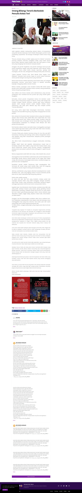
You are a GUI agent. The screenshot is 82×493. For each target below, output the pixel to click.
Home (51, 491)
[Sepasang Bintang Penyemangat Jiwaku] (55, 24)
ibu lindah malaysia (21, 342)
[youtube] (67, 1)
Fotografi (66, 92)
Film (62, 92)
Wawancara (59, 102)
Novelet (57, 98)
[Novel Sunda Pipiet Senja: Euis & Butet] (55, 59)
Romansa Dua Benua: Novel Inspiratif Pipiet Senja (64, 34)
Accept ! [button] (5, 489)
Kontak (60, 491)
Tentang (56, 491)
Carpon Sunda (63, 90)
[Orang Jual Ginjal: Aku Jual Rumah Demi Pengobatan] (55, 74)
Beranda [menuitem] (17, 4)
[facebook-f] (63, 1)
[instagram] (69, 1)
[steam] (59, 486)
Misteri (65, 96)
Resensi (59, 100)
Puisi (65, 98)
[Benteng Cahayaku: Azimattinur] (55, 39)
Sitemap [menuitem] (56, 4)
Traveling (65, 100)
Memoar (60, 96)
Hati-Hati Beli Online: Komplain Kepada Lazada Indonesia (63, 68)
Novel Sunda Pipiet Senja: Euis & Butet (63, 58)
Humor (54, 94)
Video (54, 102)
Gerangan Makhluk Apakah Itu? (63, 28)
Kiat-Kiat (58, 94)
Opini (24, 307)
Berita (58, 90)
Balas (14, 326)
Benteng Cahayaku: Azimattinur (63, 38)
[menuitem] (13, 4)
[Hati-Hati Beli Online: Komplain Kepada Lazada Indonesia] (55, 69)
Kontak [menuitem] (29, 4)
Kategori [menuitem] (41, 4)
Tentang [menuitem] (23, 4)
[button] (66, 4)
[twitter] (65, 1)
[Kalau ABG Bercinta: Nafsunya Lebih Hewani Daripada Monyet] (55, 64)
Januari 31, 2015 (18, 332)
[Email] (47, 311)
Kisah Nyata (55, 96)
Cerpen (54, 92)
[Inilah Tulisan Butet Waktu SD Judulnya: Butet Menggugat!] (55, 84)
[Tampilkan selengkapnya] (49, 311)
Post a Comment (31, 476)
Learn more (12, 487)
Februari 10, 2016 (18, 426)
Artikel (54, 90)
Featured (20, 307)
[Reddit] (42, 311)
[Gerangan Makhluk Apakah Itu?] (55, 29)
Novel (54, 98)
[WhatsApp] (44, 311)
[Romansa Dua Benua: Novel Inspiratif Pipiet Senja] (55, 34)
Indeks (65, 491)
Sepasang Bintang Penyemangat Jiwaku (64, 23)
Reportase (55, 100)
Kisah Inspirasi (64, 94)
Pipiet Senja (19, 331)
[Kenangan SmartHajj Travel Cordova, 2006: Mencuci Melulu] (55, 79)
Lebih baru (14, 479)
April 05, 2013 (18, 318)
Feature (17, 8)
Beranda (13, 8)
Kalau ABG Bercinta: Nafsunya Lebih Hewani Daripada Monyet (64, 63)
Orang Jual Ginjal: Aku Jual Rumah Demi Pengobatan (64, 73)
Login (69, 491)
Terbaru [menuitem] (34, 4)
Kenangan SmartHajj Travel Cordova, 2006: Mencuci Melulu (64, 78)
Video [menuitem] (47, 4)
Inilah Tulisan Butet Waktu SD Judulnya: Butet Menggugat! (63, 83)
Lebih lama (47, 479)
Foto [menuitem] (51, 4)
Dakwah (58, 92)
